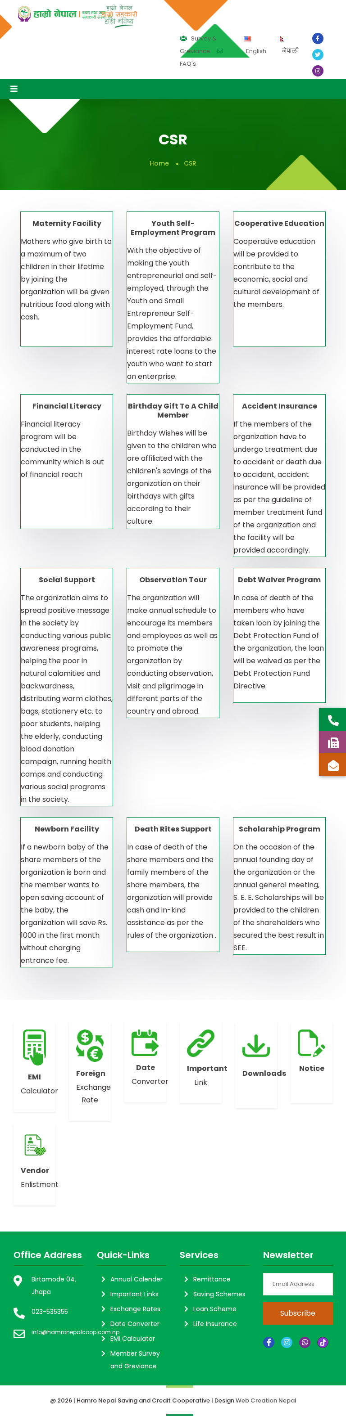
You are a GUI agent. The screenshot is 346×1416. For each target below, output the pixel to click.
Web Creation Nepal (266, 1400)
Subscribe (297, 1313)
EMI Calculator (132, 1338)
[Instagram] (286, 1342)
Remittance (212, 1279)
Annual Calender (136, 1279)
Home (159, 163)
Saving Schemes (219, 1294)
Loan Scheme (215, 1308)
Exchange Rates (135, 1308)
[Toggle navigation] (14, 89)
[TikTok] (322, 1342)
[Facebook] (268, 1342)
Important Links (134, 1294)
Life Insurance (215, 1323)
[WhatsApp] (304, 1342)
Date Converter (134, 1323)
